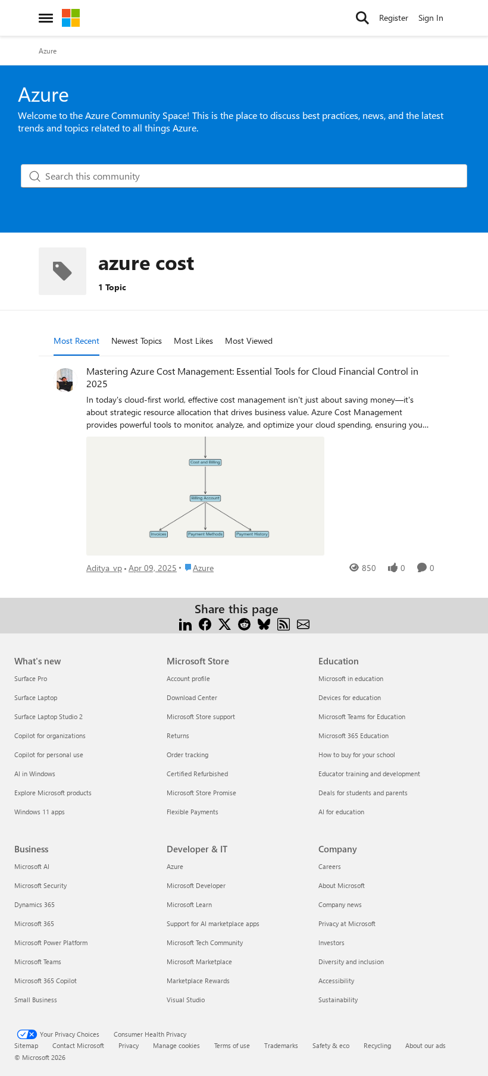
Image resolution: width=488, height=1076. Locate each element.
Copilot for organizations (50, 735)
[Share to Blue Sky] (264, 623)
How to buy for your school (356, 754)
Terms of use (232, 1045)
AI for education (341, 811)
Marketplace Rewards (198, 980)
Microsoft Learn (189, 904)
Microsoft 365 (34, 923)
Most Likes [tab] (193, 340)
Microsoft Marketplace (199, 961)
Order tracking (187, 754)
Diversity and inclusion (351, 961)
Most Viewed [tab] (249, 340)
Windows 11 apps (39, 811)
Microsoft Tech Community (205, 942)
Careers (329, 866)
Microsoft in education (350, 678)
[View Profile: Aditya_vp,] (65, 380)
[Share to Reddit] (244, 623)
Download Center (192, 697)
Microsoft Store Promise (201, 792)
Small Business (35, 999)
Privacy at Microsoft (347, 923)
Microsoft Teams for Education (361, 716)
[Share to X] (224, 623)
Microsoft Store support (201, 716)
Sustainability (338, 999)
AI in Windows (34, 773)
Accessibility (336, 980)
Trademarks (281, 1045)
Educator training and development (369, 773)
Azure (48, 50)
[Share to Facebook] (205, 623)
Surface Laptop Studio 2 (48, 716)
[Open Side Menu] (46, 18)
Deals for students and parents (363, 792)
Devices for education (349, 697)
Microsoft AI (31, 866)
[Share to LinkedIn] (185, 623)
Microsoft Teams (37, 961)
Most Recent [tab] (76, 340)
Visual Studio (186, 999)
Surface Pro (30, 678)
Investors (331, 942)
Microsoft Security (40, 885)
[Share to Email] (303, 623)
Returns (178, 735)
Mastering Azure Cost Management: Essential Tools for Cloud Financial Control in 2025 (252, 377)
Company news (340, 904)
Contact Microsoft (78, 1045)
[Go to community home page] (71, 18)
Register (393, 17)
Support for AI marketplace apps (213, 923)
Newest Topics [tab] (136, 340)
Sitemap (26, 1045)
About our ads (425, 1045)
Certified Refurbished (197, 773)
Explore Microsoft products (53, 792)
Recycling (377, 1045)
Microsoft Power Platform (50, 942)
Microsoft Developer (196, 885)
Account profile (188, 678)
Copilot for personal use (48, 754)
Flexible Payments (192, 811)
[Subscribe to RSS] (283, 623)
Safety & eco (330, 1045)
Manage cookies (176, 1045)
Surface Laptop (35, 697)
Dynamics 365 (34, 904)
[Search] (362, 18)
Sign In (430, 17)
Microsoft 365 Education (353, 735)
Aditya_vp (104, 567)
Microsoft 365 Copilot (45, 980)
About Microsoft (341, 885)
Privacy (128, 1045)
